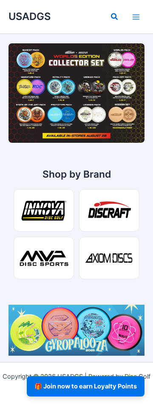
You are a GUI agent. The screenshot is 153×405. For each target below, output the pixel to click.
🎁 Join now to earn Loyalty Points (85, 386)
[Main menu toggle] (136, 16)
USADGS (29, 16)
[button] (115, 17)
